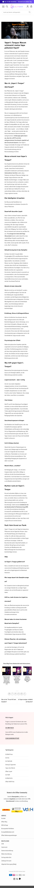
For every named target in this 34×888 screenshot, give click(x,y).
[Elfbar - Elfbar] (17, 6)
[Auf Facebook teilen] (12, 694)
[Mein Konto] (28, 6)
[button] (3, 6)
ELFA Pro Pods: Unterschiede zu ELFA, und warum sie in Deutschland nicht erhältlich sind (6, 680)
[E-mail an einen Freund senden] (18, 694)
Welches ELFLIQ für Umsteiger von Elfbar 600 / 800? (27, 679)
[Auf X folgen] (17, 879)
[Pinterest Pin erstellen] (21, 694)
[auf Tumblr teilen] (24, 694)
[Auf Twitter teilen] (15, 694)
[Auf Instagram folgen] (14, 879)
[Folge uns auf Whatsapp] (20, 879)
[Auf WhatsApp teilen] (9, 694)
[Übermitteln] (30, 12)
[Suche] (7, 6)
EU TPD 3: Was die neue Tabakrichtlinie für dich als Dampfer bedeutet (17, 679)
